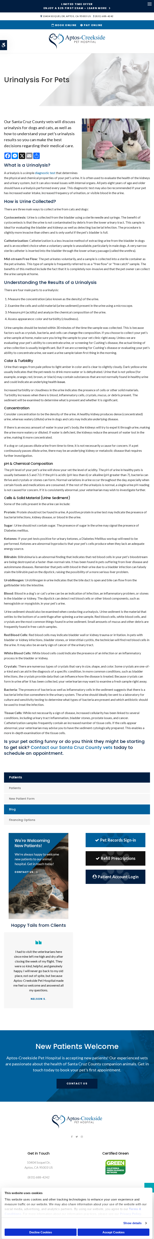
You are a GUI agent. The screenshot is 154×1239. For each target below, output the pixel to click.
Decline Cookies (40, 1232)
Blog (12, 809)
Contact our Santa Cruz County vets (71, 747)
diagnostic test (45, 173)
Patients (15, 788)
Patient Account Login (118, 876)
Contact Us (77, 1083)
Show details (132, 1223)
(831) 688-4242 (104, 16)
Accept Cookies (113, 1232)
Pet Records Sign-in (118, 840)
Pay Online (92, 25)
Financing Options (22, 820)
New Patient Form (21, 799)
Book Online (65, 25)
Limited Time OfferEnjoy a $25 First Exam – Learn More (75, 6)
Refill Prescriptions (118, 858)
